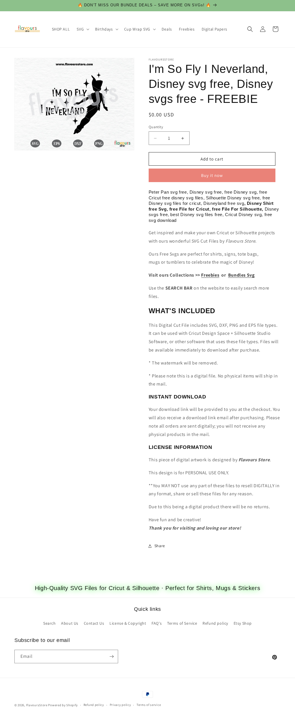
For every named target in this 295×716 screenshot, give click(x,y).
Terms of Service (182, 623)
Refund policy (215, 623)
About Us (69, 623)
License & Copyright (127, 623)
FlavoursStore (37, 705)
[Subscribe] (111, 656)
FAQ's (157, 623)
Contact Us (94, 623)
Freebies (210, 275)
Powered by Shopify (63, 705)
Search (49, 623)
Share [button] (159, 545)
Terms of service (149, 705)
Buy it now (212, 175)
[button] (82, 29)
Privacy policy (120, 705)
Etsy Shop (243, 623)
